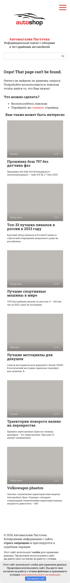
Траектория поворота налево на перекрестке (34, 423)
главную (38, 107)
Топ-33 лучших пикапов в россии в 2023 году (31, 226)
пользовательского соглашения (40, 574)
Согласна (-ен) (35, 578)
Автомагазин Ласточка (29, 39)
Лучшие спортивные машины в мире (26, 293)
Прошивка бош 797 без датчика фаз (27, 163)
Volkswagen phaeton (25, 487)
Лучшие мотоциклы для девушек (30, 356)
